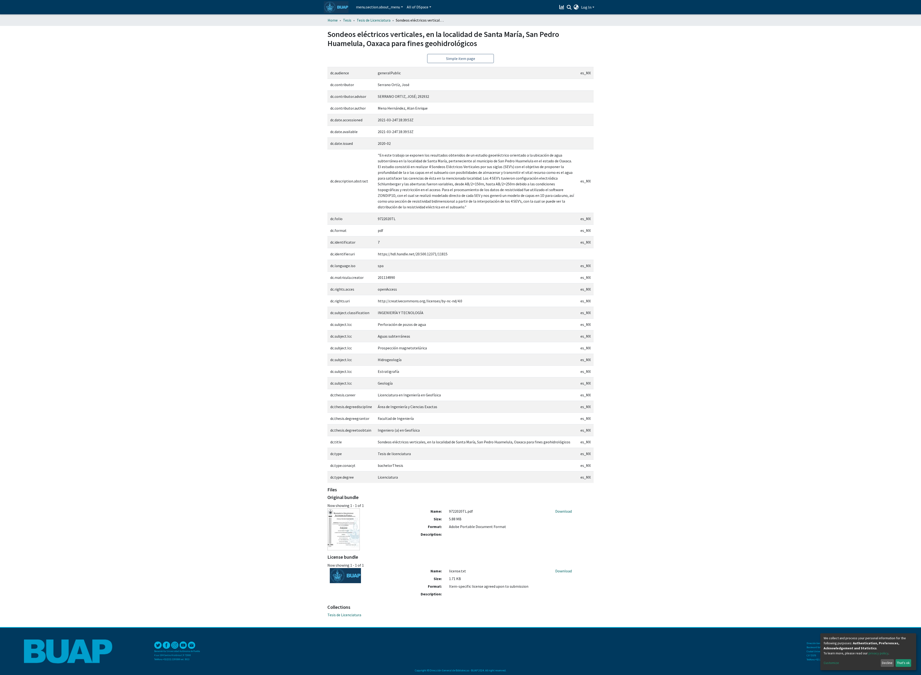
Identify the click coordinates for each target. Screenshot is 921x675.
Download (563, 511)
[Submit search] (569, 7)
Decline (887, 663)
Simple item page (460, 58)
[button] (576, 7)
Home (333, 20)
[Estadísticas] (562, 7)
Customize (831, 663)
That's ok (903, 663)
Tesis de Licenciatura (373, 20)
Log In (586, 7)
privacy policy (878, 653)
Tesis (347, 20)
